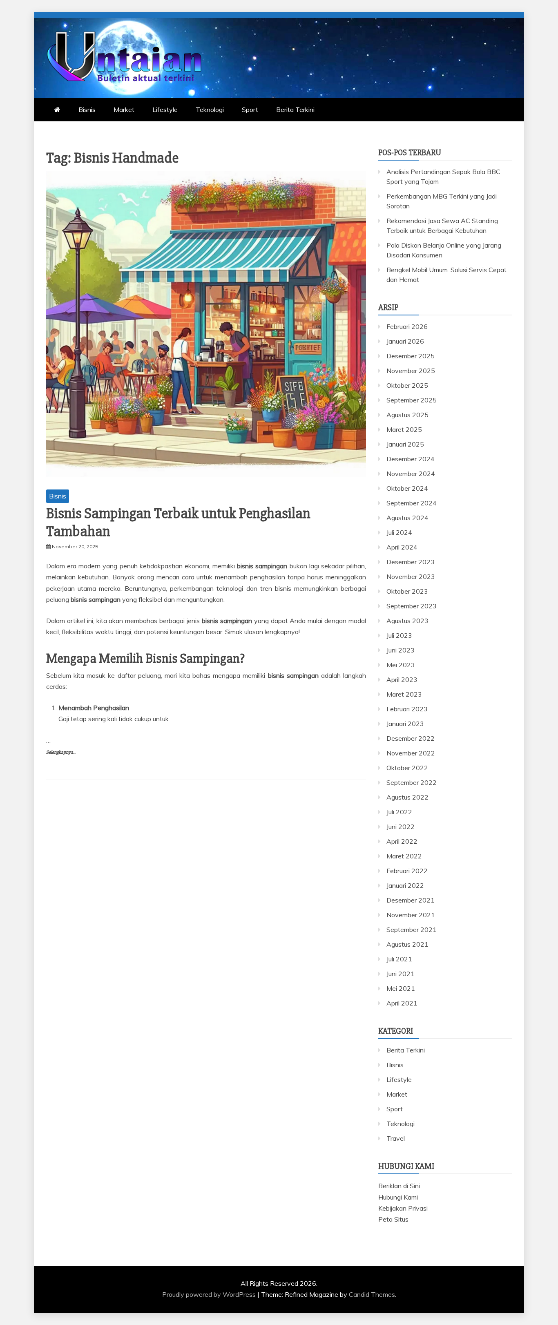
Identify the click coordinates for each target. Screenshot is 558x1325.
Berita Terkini (295, 109)
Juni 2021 (400, 974)
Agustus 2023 (407, 621)
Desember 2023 (410, 562)
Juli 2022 (399, 812)
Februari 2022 (407, 871)
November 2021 (410, 915)
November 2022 (410, 753)
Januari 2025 (405, 444)
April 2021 (401, 1003)
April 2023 (401, 679)
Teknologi (210, 109)
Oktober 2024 (407, 488)
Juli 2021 (399, 959)
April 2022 (401, 841)
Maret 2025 (404, 429)
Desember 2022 (410, 738)
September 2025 (411, 400)
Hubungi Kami (398, 1197)
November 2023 (410, 576)
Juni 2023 (400, 650)
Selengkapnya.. (61, 752)
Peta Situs (393, 1219)
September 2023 (411, 606)
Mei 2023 (400, 665)
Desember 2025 (410, 356)
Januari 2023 (405, 723)
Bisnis (87, 109)
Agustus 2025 (407, 415)
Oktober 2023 (407, 591)
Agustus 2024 (407, 518)
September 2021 (411, 929)
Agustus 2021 (407, 944)
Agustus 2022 (407, 797)
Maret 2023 (404, 694)
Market (124, 109)
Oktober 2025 (407, 385)
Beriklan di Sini (399, 1186)
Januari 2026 (405, 341)
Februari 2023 (407, 709)
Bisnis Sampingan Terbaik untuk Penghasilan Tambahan (178, 522)
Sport (250, 109)
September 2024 (411, 503)
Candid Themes (372, 1294)
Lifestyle (165, 109)
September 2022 (411, 782)
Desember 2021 (410, 900)
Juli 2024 (399, 532)
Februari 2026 (407, 326)
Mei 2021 (400, 988)
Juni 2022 (400, 826)
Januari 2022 (405, 885)
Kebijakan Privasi (403, 1208)
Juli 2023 (399, 635)
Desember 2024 (410, 459)
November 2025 (410, 370)
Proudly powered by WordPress (209, 1294)
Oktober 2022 (407, 768)
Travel (395, 1138)
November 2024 (410, 473)
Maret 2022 (404, 856)
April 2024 (401, 547)
